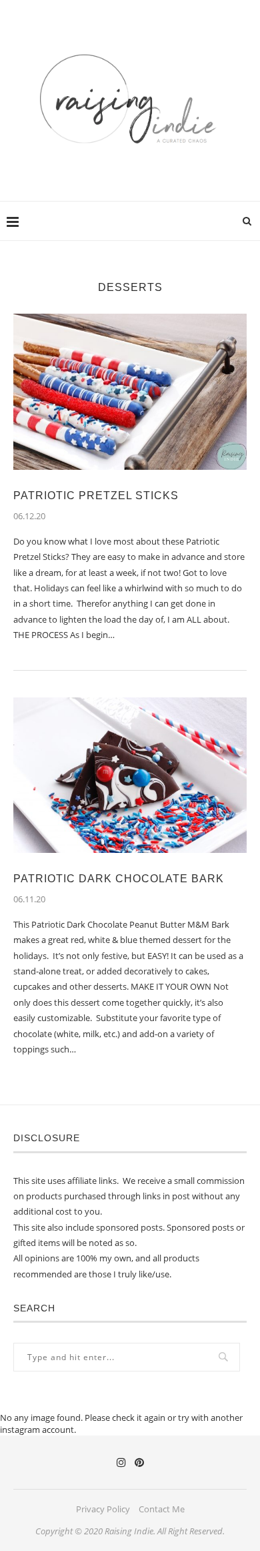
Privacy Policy (103, 1509)
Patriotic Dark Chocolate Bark (118, 878)
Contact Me (162, 1509)
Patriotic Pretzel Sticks (96, 495)
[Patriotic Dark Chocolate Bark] (130, 775)
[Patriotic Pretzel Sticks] (130, 391)
